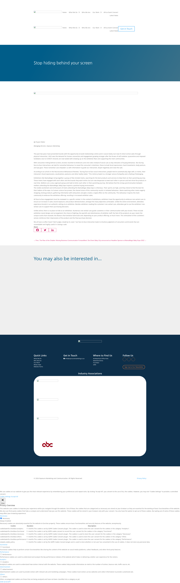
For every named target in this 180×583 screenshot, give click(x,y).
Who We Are (86, 12)
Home (64, 12)
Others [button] (2, 574)
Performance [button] (4, 552)
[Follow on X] (128, 12)
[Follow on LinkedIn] (119, 12)
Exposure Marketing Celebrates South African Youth (57, 276)
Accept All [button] (14, 497)
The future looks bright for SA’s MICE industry (55, 295)
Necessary (6, 518)
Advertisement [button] (5, 567)
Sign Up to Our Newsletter (133, 367)
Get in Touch (126, 28)
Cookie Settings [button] (5, 497)
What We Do (73, 28)
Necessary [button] (3, 516)
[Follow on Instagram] (124, 12)
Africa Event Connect (111, 12)
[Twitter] (45, 230)
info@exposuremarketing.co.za (74, 358)
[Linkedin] (52, 230)
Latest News (114, 15)
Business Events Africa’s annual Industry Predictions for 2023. (61, 311)
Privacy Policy (141, 478)
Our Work (96, 12)
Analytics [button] (3, 559)
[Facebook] (37, 230)
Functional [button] (3, 545)
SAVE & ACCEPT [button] (5, 582)
